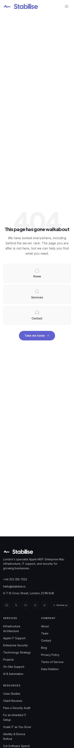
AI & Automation (13, 673)
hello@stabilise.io (14, 586)
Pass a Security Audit (16, 708)
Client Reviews (12, 700)
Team (44, 633)
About (45, 626)
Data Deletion (50, 669)
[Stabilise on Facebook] (35, 605)
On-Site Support (13, 666)
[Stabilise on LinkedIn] (6, 605)
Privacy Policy (50, 654)
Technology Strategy (17, 652)
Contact (46, 640)
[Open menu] (66, 6)
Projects (8, 659)
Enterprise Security (15, 645)
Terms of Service (52, 662)
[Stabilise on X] (16, 605)
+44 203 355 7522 (15, 579)
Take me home (34, 335)
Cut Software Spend (16, 746)
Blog (44, 647)
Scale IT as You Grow (17, 727)
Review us (62, 605)
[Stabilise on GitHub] (44, 605)
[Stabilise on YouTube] (25, 605)
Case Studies (11, 693)
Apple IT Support (14, 638)
